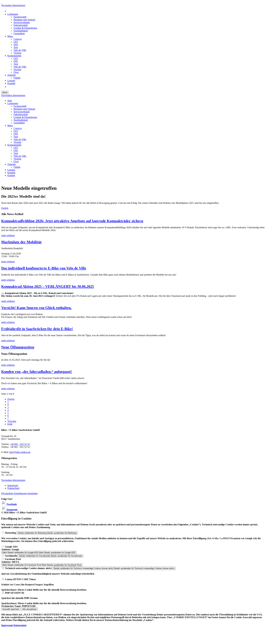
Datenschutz (20, 625)
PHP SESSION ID (14, 593)
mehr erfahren (8, 235)
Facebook (12, 504)
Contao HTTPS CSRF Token (20, 579)
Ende (9, 424)
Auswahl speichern (10, 609)
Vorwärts (11, 421)
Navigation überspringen (13, 5)
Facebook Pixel (13, 559)
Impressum (7, 625)
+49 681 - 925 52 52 (20, 444)
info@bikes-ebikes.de (19, 452)
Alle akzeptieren (29, 609)
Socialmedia (11, 555)
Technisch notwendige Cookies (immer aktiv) (28, 568)
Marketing (10, 532)
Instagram (12, 509)
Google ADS (11, 546)
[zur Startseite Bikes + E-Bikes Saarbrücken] (1, 2)
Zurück (4, 208)
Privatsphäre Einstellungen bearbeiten (19, 493)
